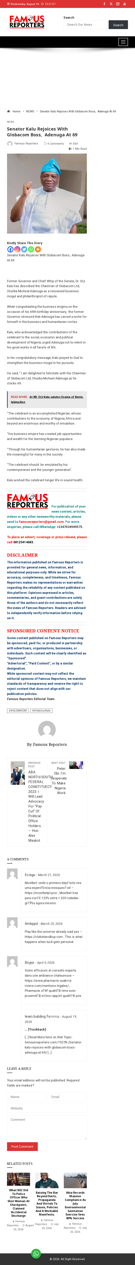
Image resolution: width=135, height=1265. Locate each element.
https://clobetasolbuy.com (44, 937)
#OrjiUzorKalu (42, 710)
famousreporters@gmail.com (41, 522)
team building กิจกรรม (42, 1017)
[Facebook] (10, 249)
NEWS (10, 122)
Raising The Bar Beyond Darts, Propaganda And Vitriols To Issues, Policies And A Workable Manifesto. (47, 1204)
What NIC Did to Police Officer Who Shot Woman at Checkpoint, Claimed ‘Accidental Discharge (19, 1203)
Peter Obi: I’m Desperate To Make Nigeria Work (59, 778)
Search (68, 17)
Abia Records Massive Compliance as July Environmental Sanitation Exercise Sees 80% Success (75, 1205)
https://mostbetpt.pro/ (41, 893)
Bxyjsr (29, 963)
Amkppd (31, 924)
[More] (38, 249)
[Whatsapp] (31, 249)
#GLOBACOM (19, 710)
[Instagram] (17, 249)
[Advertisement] (67, 79)
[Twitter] (24, 249)
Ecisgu (30, 875)
